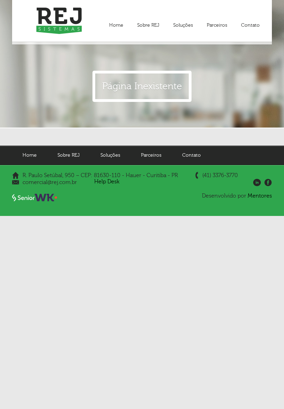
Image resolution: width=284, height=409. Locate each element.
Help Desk (106, 182)
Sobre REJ (148, 25)
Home (116, 25)
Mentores (260, 196)
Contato (250, 25)
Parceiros (217, 25)
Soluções (183, 25)
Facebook (268, 182)
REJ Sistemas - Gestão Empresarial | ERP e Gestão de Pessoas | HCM (59, 21)
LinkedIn (257, 182)
